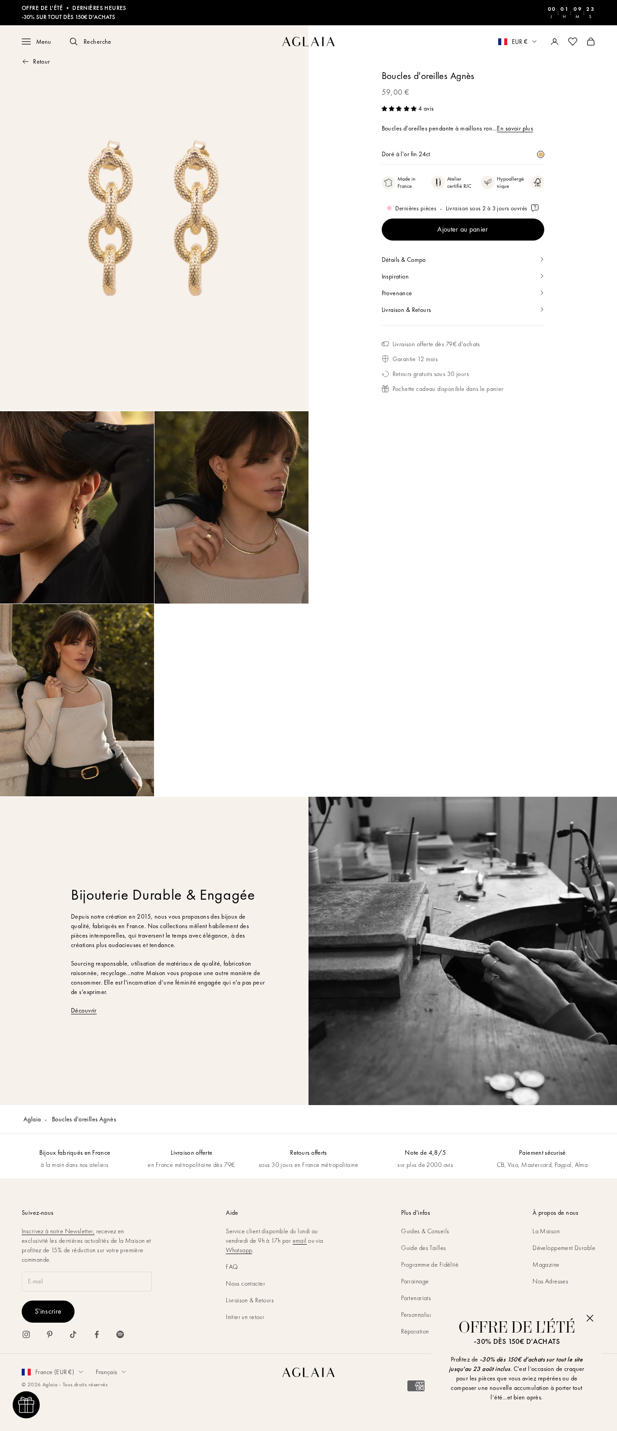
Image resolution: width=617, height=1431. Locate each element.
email (300, 1240)
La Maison (546, 1231)
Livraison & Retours (250, 1300)
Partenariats (416, 1298)
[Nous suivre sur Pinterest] (49, 1334)
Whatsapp (239, 1250)
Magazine (546, 1264)
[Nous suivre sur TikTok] (73, 1334)
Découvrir (84, 1010)
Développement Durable (564, 1248)
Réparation (415, 1331)
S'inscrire (48, 1311)
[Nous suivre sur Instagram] (26, 1334)
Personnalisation (421, 1314)
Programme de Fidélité (429, 1264)
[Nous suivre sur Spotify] (120, 1334)
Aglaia (32, 1119)
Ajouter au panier (462, 229)
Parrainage (415, 1281)
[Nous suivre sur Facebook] (96, 1334)
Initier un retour (245, 1317)
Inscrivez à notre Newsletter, (58, 1231)
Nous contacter (245, 1283)
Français (106, 1372)
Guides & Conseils (425, 1231)
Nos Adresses (550, 1281)
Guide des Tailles (423, 1248)
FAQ (232, 1267)
